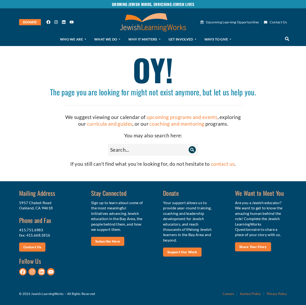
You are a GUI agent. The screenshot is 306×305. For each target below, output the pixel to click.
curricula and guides (109, 124)
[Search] (192, 149)
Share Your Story (253, 247)
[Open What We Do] (119, 39)
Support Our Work (182, 252)
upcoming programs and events (182, 117)
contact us (223, 164)
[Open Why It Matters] (159, 39)
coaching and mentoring (176, 124)
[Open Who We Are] (85, 39)
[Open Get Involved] (195, 39)
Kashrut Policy (250, 294)
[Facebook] (48, 22)
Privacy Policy (277, 294)
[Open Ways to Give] (230, 39)
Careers (228, 294)
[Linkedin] (64, 22)
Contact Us (32, 247)
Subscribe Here (107, 241)
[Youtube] (71, 22)
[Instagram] (56, 22)
